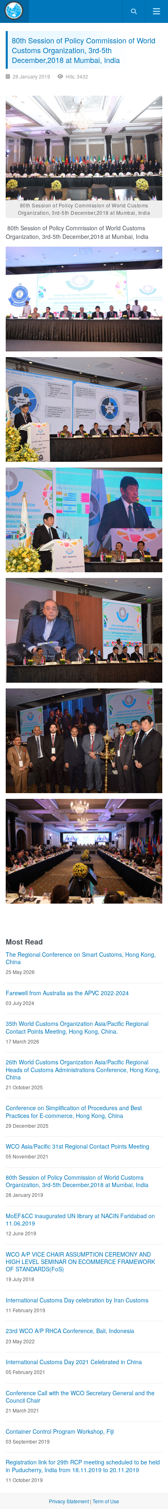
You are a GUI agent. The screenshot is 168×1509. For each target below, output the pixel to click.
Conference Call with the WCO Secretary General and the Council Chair (80, 1396)
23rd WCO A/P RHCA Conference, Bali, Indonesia (70, 1330)
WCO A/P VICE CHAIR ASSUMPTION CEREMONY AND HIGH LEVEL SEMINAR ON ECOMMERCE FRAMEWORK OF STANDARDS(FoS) (80, 1261)
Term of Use (106, 1501)
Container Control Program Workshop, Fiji (60, 1431)
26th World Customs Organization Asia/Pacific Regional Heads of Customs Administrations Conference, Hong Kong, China (83, 1069)
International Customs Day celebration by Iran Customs (77, 1300)
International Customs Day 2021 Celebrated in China (74, 1361)
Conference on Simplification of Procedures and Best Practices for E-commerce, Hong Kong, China (74, 1111)
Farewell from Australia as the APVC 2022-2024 (67, 992)
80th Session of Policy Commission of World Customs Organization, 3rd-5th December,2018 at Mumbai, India (77, 1181)
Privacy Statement (69, 1501)
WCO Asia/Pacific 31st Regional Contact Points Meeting (77, 1146)
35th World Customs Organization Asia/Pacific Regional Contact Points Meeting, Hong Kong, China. (77, 1027)
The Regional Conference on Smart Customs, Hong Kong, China (81, 958)
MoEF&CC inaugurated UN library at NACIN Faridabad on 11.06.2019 (80, 1219)
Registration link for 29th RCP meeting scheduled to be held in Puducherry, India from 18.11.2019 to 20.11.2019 (83, 1465)
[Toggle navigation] (156, 11)
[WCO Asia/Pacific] (14, 11)
